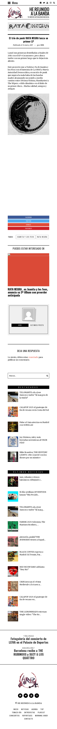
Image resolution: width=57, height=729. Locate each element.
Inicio (15, 709)
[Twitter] (44, 3)
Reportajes (27, 715)
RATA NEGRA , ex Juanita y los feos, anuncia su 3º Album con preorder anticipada (28, 292)
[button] (46, 375)
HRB (42, 45)
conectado (33, 357)
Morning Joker (41, 715)
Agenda (35, 709)
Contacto (28, 719)
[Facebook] (40, 3)
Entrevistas (29, 712)
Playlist (41, 712)
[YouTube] (47, 3)
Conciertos (14, 715)
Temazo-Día (16, 712)
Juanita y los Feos (25, 237)
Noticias (25, 709)
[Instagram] (50, 3)
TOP (42, 709)
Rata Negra (42, 237)
